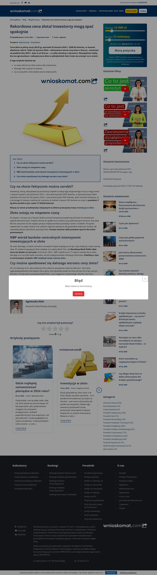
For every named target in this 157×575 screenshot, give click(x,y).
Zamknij (78, 293)
